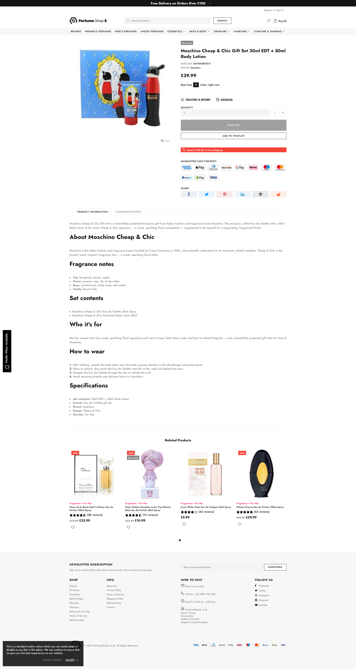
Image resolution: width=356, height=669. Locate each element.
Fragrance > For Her (81, 503)
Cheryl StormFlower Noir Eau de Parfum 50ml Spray (149, 508)
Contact (111, 607)
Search (222, 20)
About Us (112, 586)
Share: (185, 188)
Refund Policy (114, 603)
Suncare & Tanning (80, 611)
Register (268, 10)
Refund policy (77, 620)
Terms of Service (78, 615)
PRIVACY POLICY (52, 660)
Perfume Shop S (88, 20)
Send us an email (194, 586)
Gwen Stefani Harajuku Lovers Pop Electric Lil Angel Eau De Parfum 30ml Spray (94, 508)
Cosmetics (75, 594)
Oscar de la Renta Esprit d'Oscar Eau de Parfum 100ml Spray (202, 508)
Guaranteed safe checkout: (199, 161)
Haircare (74, 607)
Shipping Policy (115, 598)
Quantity (187, 107)
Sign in (280, 10)
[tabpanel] (94, 490)
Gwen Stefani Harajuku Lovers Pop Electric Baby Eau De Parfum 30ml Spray (259, 508)
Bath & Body (76, 598)
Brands (73, 586)
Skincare (74, 603)
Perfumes (75, 590)
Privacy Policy (114, 590)
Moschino (195, 67)
